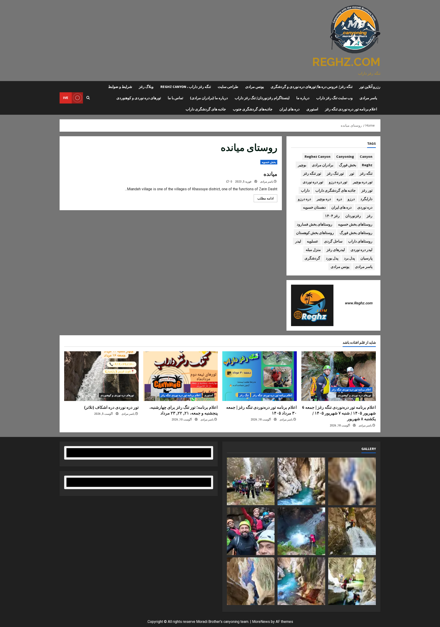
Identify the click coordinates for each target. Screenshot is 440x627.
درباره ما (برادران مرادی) (209, 97)
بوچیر (302, 165)
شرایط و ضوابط (120, 86)
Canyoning (345, 156)
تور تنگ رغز (335, 173)
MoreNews (261, 621)
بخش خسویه (269, 162)
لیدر (298, 241)
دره (339, 198)
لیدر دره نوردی (361, 249)
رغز (369, 215)
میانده (270, 173)
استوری (312, 109)
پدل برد (349, 258)
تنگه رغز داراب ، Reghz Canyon (185, 86)
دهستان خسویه (314, 207)
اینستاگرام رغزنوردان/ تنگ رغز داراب (262, 97)
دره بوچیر (324, 198)
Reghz (367, 165)
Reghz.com (346, 62)
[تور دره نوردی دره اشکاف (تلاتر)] (101, 376)
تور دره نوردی (313, 182)
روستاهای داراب (360, 241)
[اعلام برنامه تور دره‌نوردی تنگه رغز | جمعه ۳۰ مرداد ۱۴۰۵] (259, 376)
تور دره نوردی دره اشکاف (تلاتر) (111, 407)
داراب (305, 190)
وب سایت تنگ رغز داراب (334, 97)
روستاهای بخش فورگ (356, 232)
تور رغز (366, 190)
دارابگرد (366, 198)
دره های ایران (289, 109)
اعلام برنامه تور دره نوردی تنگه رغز (351, 109)
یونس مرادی (254, 86)
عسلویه (312, 241)
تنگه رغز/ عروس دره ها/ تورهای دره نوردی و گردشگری (311, 86)
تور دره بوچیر (362, 182)
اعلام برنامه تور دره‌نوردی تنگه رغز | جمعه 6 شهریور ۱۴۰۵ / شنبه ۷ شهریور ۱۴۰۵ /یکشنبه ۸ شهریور (339, 413)
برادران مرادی (322, 165)
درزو (351, 198)
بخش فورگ (347, 165)
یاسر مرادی (368, 97)
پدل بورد (332, 258)
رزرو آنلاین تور (369, 86)
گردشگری (312, 258)
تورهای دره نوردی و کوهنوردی (138, 97)
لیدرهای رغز (336, 249)
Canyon (366, 156)
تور (351, 173)
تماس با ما (175, 97)
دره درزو (304, 198)
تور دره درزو (338, 182)
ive (65, 97)
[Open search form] (88, 97)
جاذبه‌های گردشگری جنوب (252, 109)
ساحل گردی (333, 241)
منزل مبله (313, 249)
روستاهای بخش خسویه (355, 224)
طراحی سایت (228, 86)
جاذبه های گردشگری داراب (206, 109)
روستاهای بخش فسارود (314, 224)
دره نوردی (364, 207)
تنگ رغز (244, 395)
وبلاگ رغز (146, 86)
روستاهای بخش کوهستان (315, 232)
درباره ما (302, 97)
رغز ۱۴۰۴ (332, 215)
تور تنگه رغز (312, 173)
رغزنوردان (353, 215)
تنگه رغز (366, 173)
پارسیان (366, 258)
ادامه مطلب (264, 199)
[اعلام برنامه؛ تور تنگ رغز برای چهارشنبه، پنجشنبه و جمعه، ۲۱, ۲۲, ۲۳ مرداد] (180, 376)
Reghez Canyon (317, 156)
